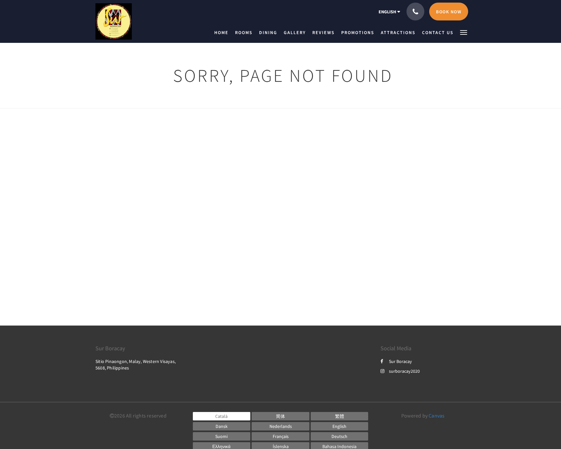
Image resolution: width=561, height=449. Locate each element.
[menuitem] (223, 32)
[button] (463, 32)
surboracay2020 (404, 371)
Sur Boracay (400, 361)
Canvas (436, 415)
